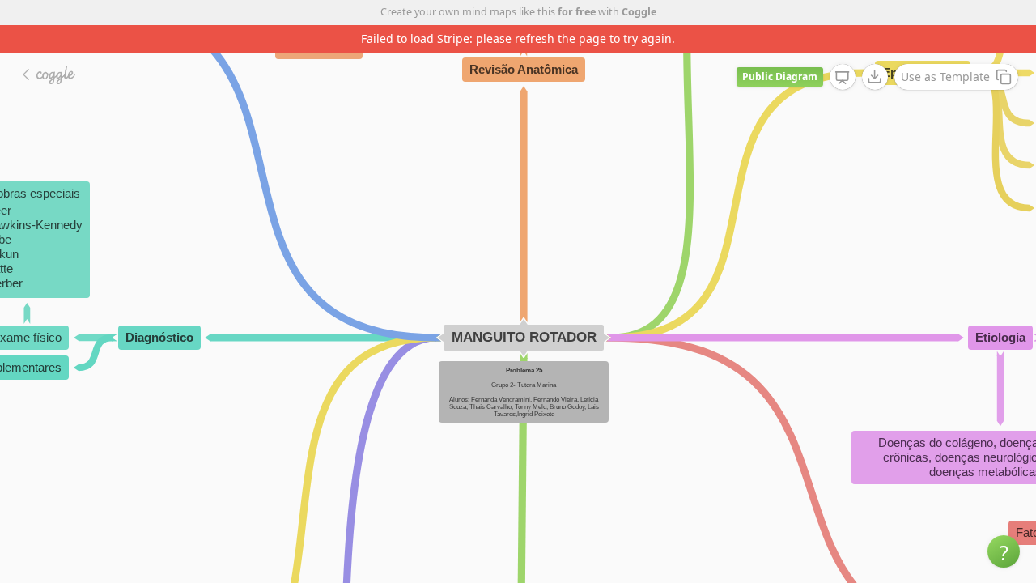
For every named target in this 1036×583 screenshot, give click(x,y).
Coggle (639, 12)
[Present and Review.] (843, 78)
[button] (1003, 551)
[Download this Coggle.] (875, 77)
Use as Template (945, 76)
